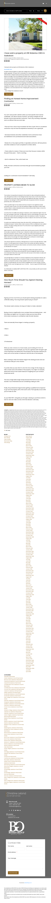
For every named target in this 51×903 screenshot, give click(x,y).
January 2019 (29, 550)
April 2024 (28, 482)
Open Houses (7, 439)
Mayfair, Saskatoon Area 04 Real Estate (13, 721)
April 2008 (28, 671)
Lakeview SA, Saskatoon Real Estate (18, 416)
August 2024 (29, 476)
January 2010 (29, 658)
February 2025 (29, 466)
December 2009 (30, 660)
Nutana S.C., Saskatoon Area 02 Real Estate (11, 421)
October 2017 (29, 574)
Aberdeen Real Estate (9, 676)
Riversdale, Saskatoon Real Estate (37, 423)
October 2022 (29, 511)
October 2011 (29, 654)
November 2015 (29, 610)
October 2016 (29, 593)
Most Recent (29, 436)
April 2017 (28, 583)
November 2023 (30, 490)
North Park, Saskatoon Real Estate (26, 420)
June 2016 (28, 599)
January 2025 (29, 468)
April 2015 (28, 622)
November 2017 (29, 572)
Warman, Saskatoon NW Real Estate (10, 427)
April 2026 (28, 444)
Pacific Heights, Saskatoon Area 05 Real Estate (14, 422)
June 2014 (28, 636)
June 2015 (28, 618)
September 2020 (30, 518)
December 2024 (30, 469)
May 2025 (28, 461)
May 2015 (28, 620)
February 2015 (29, 625)
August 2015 (29, 615)
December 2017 (30, 570)
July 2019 (28, 540)
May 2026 (28, 442)
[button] (9, 810)
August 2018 (29, 558)
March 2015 (28, 623)
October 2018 (29, 554)
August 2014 (29, 634)
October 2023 (29, 492)
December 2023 (30, 489)
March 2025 (29, 465)
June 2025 (28, 460)
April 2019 (28, 545)
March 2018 (28, 566)
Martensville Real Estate (16, 417)
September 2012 (30, 649)
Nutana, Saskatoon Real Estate (37, 421)
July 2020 (28, 521)
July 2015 (28, 617)
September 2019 (30, 537)
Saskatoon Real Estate (17, 424)
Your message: (12, 858)
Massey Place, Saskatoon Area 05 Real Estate (28, 417)
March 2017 (28, 585)
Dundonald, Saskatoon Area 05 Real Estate (23, 413)
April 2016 (28, 602)
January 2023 (29, 506)
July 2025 (28, 458)
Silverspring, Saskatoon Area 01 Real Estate (29, 424)
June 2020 (28, 522)
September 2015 (30, 614)
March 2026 (29, 445)
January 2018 (29, 569)
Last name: (29, 846)
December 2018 (30, 551)
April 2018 (28, 564)
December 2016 (30, 590)
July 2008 (28, 670)
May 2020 (28, 524)
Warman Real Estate (9, 774)
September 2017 (30, 575)
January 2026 (29, 449)
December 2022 (30, 508)
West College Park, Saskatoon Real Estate (40, 427)
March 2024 (29, 484)
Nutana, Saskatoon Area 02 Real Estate (25, 421)
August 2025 (29, 457)
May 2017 (28, 582)
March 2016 (28, 604)
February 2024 (29, 485)
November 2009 (30, 662)
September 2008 (30, 668)
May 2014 (28, 638)
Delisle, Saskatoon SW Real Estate (9, 413)
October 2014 (29, 631)
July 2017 (28, 578)
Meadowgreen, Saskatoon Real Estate (39, 418)
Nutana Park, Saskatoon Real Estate (39, 420)
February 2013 (29, 644)
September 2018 (30, 556)
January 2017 (29, 588)
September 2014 (30, 633)
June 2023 (28, 498)
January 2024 (29, 487)
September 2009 (30, 665)
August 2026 (29, 437)
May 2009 (28, 666)
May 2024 (28, 481)
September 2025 (30, 455)
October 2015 (29, 612)
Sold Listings (7, 442)
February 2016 (29, 606)
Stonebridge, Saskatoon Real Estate (13, 772)
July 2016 (28, 598)
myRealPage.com (28, 882)
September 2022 (30, 513)
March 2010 (28, 657)
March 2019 (28, 546)
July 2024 (28, 477)
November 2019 (29, 534)
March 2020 (29, 527)
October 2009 (29, 663)
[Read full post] (25, 35)
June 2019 (28, 542)
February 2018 (29, 567)
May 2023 (28, 500)
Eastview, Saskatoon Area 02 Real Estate (23, 414)
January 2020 (29, 530)
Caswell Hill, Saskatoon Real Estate (20, 411)
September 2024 (30, 474)
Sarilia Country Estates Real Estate (12, 761)
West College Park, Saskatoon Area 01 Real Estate (24, 427)
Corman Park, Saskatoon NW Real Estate (25, 412)
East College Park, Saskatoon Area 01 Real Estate (18, 59)
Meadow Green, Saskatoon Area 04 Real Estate (25, 418)
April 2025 (28, 463)
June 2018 (28, 561)
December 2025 (30, 450)
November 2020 (30, 514)
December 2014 (30, 628)
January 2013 (29, 646)
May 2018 (28, 562)
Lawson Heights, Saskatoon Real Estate (13, 715)
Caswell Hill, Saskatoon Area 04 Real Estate (14, 681)
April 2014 (28, 639)
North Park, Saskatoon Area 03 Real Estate (14, 420)
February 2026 (29, 447)
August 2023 (29, 495)
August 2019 (29, 538)
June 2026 (28, 441)
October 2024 (29, 473)
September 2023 (30, 493)
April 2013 (28, 642)
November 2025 (30, 452)
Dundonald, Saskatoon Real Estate (36, 413)
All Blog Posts (7, 436)
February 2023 (29, 505)
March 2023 (29, 503)
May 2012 (28, 652)
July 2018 (28, 559)
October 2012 (29, 647)
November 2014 (30, 630)
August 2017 (29, 577)
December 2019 (30, 532)
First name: (11, 846)
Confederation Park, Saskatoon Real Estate (11, 412)
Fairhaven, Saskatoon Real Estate (20, 415)
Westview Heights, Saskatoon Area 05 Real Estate (12, 428)
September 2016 (30, 594)
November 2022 (30, 510)
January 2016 (29, 607)
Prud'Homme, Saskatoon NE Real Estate (24, 423)
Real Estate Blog (8, 441)
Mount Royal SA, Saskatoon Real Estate (27, 419)
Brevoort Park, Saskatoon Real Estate (13, 679)
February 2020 (29, 529)
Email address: (12, 852)
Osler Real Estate (8, 747)
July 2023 (28, 497)
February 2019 (29, 548)
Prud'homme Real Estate (13, 423)
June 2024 (28, 479)
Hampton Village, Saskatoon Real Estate (14, 710)
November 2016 (29, 591)
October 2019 (29, 535)
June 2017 (28, 580)
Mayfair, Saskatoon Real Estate (12, 418)
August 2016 (29, 596)
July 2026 (28, 439)
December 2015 (30, 609)
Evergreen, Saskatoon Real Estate (35, 414)
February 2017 (29, 586)
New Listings (7, 437)
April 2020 (28, 526)
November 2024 (30, 471)
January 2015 (29, 626)
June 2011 (28, 655)
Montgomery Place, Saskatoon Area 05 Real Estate (12, 419)
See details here (8, 69)
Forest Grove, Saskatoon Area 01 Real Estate (33, 415)
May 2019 (28, 543)
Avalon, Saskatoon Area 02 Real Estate (13, 678)
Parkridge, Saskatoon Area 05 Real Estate (29, 422)
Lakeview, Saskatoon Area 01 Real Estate (31, 416)
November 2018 (29, 553)
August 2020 (29, 519)
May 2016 (28, 601)
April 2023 (28, 502)
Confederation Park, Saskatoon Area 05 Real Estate (35, 411)
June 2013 (28, 641)
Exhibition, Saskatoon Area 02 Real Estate (14, 703)
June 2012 (28, 650)
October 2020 (29, 516)
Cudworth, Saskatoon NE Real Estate (38, 412)
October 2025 (29, 453)
